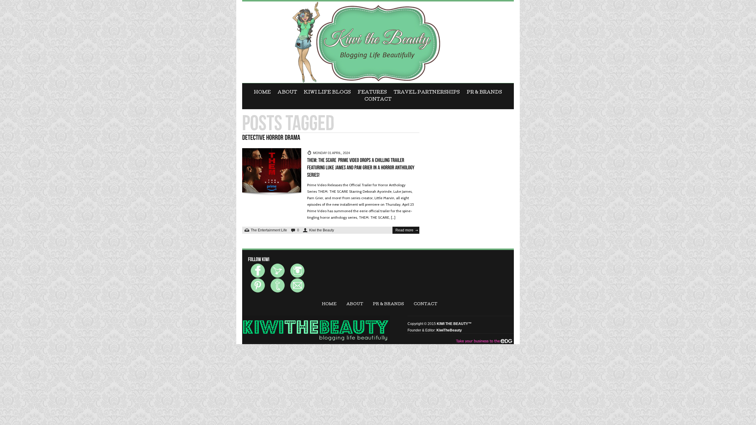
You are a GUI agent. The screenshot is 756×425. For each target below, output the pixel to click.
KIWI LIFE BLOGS (327, 92)
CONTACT (378, 99)
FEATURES (372, 92)
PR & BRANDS (484, 92)
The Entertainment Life (269, 230)
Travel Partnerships (427, 92)
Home (262, 92)
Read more (404, 230)
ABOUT (287, 92)
